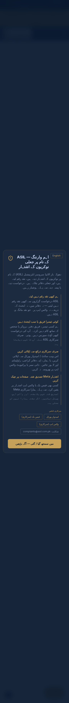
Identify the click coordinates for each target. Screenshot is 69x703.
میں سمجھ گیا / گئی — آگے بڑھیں (35, 443)
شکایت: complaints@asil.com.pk (41, 431)
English (57, 255)
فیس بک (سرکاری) (31, 416)
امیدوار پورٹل (52, 416)
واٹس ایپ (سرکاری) (49, 424)
